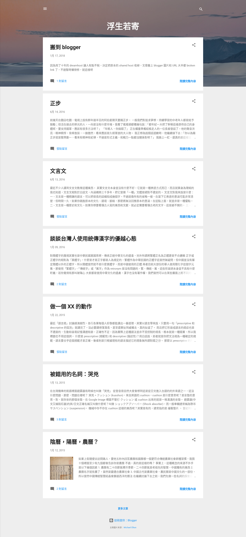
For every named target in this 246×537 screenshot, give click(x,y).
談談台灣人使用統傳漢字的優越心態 (93, 238)
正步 (55, 103)
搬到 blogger (65, 47)
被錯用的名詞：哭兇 (74, 374)
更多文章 (123, 508)
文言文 (58, 171)
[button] (194, 45)
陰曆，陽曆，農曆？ (74, 442)
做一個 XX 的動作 (71, 306)
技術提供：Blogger (125, 520)
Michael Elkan (130, 527)
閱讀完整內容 (188, 81)
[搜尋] (201, 9)
